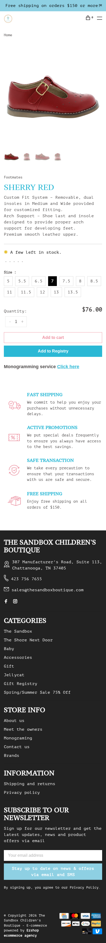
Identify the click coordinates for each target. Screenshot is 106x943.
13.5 (73, 292)
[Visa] (85, 917)
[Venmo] (97, 933)
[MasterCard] (75, 917)
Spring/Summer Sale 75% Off (37, 692)
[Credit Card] (64, 917)
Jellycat (14, 675)
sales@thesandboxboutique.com (48, 590)
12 (42, 292)
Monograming (18, 738)
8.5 (94, 281)
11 (9, 292)
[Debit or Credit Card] (87, 933)
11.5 (26, 292)
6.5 (38, 281)
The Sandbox (18, 631)
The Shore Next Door (28, 640)
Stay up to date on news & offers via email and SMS (53, 871)
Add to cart (53, 337)
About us (14, 720)
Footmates (13, 177)
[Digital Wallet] (81, 925)
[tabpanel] (53, 96)
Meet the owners (23, 729)
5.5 (22, 281)
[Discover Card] (66, 925)
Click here (68, 366)
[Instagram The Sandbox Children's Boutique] (15, 601)
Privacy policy (22, 792)
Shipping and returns (29, 784)
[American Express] (96, 917)
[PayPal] (96, 925)
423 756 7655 (26, 579)
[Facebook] (6, 601)
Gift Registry (20, 683)
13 (56, 292)
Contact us (17, 747)
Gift (9, 666)
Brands (11, 755)
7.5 (66, 281)
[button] (53, 351)
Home (8, 35)
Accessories (18, 657)
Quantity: (15, 311)
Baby (9, 648)
